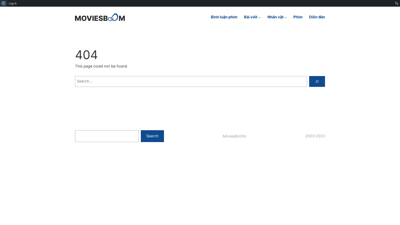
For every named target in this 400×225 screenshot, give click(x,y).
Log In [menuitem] (13, 3)
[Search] (317, 81)
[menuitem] (3, 3)
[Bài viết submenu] (260, 17)
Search (152, 136)
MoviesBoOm (234, 136)
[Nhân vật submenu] (285, 17)
